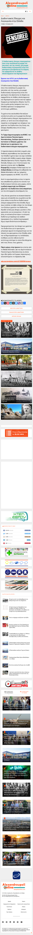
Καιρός (23, 901)
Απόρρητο (23, 909)
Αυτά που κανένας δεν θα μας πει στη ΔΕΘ (19, 665)
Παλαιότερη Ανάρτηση (16, 312)
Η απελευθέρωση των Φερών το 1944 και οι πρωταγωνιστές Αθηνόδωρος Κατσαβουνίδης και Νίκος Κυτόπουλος (16, 334)
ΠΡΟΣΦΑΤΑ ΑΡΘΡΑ (9, 594)
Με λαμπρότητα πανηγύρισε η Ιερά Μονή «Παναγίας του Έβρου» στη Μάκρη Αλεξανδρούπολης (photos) (16, 706)
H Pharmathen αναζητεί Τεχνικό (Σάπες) (19, 650)
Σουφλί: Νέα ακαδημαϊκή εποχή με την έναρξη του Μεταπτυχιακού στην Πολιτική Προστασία (16, 810)
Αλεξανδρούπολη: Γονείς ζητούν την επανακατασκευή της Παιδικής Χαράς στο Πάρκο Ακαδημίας (16, 366)
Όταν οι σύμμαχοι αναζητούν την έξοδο (18, 617)
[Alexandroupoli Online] (16, 8)
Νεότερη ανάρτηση (16, 308)
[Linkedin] (10, 922)
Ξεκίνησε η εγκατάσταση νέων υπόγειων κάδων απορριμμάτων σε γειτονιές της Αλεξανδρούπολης (19, 674)
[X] (6, 922)
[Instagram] (14, 922)
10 (4, 858)
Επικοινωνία (23, 912)
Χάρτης (23, 906)
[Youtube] (21, 922)
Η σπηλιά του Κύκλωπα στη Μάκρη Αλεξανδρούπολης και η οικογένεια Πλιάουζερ (15, 416)
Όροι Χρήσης (9, 912)
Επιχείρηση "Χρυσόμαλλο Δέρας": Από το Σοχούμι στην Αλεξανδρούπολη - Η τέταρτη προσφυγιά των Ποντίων (16, 399)
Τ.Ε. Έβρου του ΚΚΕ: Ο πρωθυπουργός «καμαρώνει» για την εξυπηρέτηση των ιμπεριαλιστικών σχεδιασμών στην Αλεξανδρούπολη (16, 825)
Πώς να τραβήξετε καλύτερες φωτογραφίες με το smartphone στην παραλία (15, 844)
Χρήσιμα (9, 909)
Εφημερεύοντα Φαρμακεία (9, 904)
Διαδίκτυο (7, 15)
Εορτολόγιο (9, 906)
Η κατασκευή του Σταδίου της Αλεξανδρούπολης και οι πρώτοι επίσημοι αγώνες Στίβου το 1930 (15, 384)
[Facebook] (3, 922)
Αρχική (2, 15)
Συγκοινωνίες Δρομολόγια (23, 904)
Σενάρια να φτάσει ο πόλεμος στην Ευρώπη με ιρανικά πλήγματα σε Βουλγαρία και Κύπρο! (16, 723)
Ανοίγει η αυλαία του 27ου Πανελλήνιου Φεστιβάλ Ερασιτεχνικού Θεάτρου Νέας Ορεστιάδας (19, 626)
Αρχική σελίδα (16, 316)
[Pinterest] (17, 922)
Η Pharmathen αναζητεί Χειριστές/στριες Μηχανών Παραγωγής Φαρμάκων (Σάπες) (16, 351)
